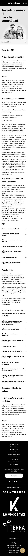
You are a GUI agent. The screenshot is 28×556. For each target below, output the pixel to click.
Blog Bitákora (14, 459)
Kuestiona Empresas (14, 454)
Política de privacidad (14, 550)
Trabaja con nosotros (14, 462)
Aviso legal (14, 543)
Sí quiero (14, 476)
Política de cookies (14, 552)
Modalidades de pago (14, 548)
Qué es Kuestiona (14, 444)
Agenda (14, 452)
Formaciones (14, 447)
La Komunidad (14, 457)
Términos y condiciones (14, 545)
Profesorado (14, 449)
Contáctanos (14, 464)
